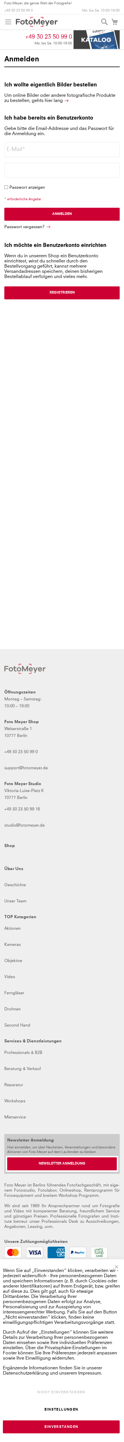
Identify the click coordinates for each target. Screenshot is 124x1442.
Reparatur (13, 1085)
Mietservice (15, 1117)
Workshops (14, 1101)
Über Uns (13, 869)
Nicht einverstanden (61, 1392)
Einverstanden (61, 1427)
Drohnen (12, 1009)
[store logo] (37, 22)
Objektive (13, 961)
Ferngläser (14, 993)
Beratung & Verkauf (22, 1069)
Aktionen (12, 929)
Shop (9, 846)
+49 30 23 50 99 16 (22, 809)
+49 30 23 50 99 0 (18, 10)
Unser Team (15, 901)
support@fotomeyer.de (26, 768)
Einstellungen (61, 1409)
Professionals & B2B (23, 1053)
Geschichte (15, 885)
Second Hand (17, 1025)
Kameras (12, 945)
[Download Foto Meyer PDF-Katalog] (97, 39)
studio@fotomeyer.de (24, 825)
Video (9, 977)
